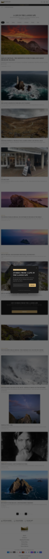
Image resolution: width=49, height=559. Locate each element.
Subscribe (32, 285)
